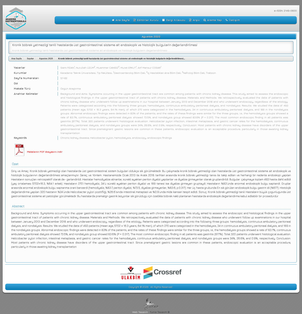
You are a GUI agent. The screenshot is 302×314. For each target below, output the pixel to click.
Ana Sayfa (16, 58)
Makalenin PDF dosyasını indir (44, 151)
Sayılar (30, 58)
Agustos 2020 (46, 58)
